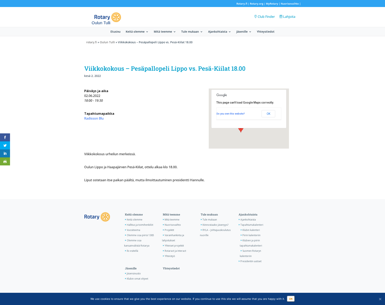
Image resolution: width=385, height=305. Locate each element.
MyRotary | (273, 3)
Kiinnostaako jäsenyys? (215, 224)
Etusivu (115, 31)
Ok (291, 298)
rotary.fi (91, 42)
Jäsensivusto (134, 273)
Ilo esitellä (132, 251)
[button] (240, 129)
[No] (380, 299)
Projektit (169, 230)
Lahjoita (289, 16)
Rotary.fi (241, 3)
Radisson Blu (94, 118)
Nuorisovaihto (290, 3)
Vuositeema (133, 230)
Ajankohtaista (217, 31)
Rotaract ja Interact (175, 251)
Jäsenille (242, 31)
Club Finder (266, 16)
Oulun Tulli (107, 42)
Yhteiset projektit (174, 245)
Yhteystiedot (266, 31)
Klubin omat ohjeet (137, 278)
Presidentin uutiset (250, 261)
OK (268, 113)
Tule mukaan (190, 31)
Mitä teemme (163, 31)
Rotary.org (256, 3)
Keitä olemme (135, 31)
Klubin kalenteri (251, 230)
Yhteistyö (170, 256)
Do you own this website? (231, 113)
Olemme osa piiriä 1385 (140, 235)
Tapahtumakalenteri (251, 224)
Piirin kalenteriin (251, 235)
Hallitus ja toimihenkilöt (140, 224)
